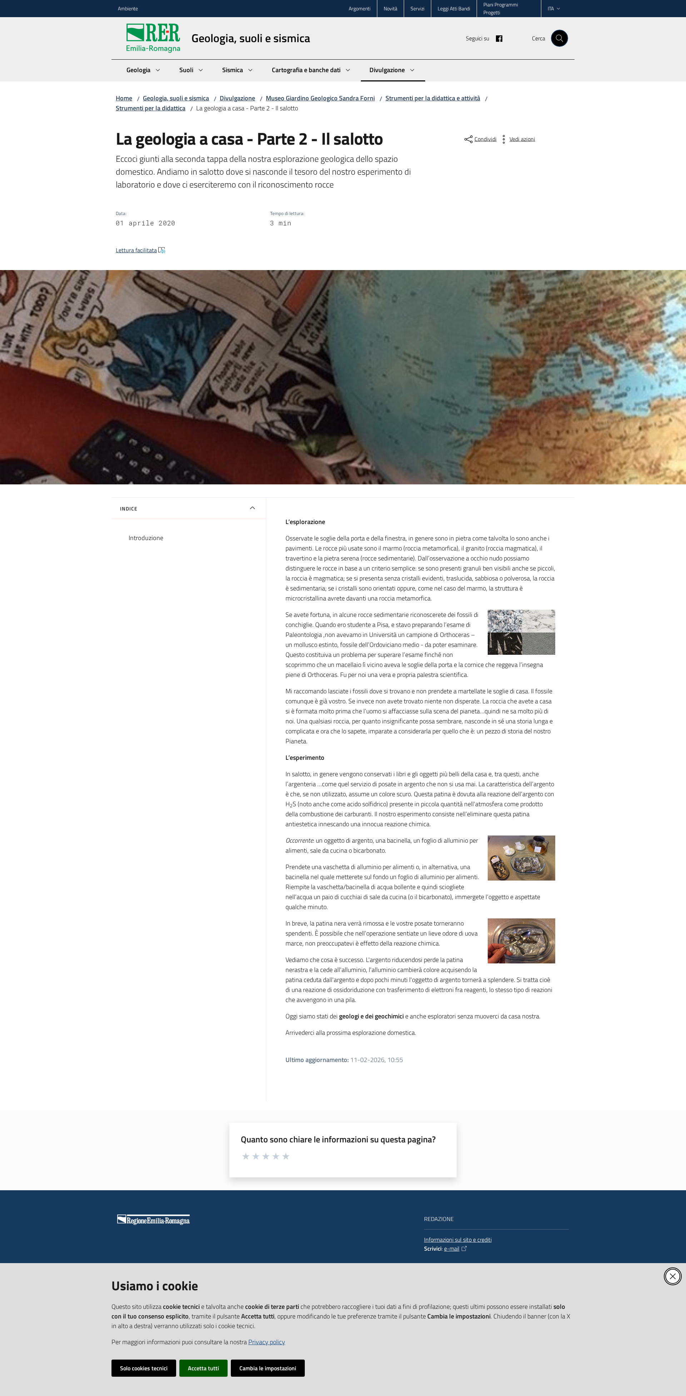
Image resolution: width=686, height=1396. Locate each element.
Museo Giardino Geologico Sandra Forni (320, 98)
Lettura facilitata (136, 250)
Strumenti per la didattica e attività (433, 98)
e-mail (451, 1248)
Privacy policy (266, 1342)
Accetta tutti (203, 1368)
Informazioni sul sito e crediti (458, 1239)
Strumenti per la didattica (150, 108)
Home (124, 98)
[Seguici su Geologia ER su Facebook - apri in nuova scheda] (496, 38)
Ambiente (128, 8)
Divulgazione (237, 98)
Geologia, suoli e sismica (176, 98)
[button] (559, 38)
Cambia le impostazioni (267, 1368)
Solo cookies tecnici (144, 1368)
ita (551, 8)
